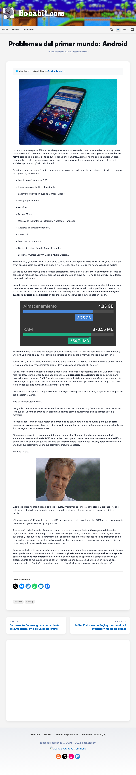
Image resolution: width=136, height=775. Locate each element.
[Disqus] (68, 680)
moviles (85, 52)
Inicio (5, 29)
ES (118, 30)
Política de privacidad (67, 735)
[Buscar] (111, 29)
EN (124, 30)
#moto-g (29, 602)
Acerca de (29, 29)
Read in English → (57, 71)
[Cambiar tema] (132, 29)
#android (18, 602)
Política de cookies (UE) (94, 735)
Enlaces (16, 29)
